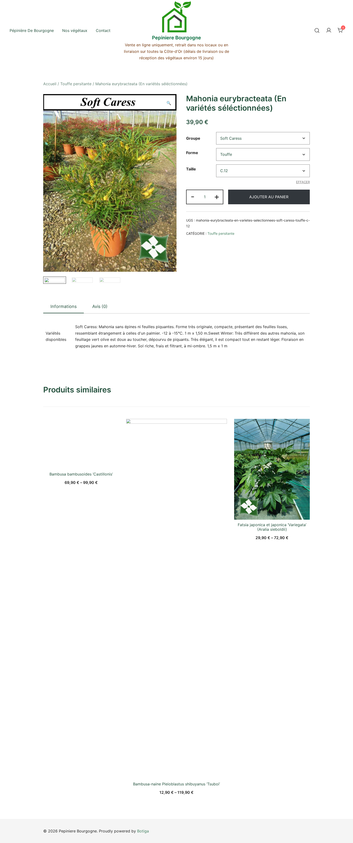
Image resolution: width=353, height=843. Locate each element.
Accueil (49, 83)
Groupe (193, 138)
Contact (103, 30)
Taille (191, 169)
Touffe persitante (75, 83)
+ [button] (216, 196)
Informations (63, 306)
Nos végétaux (74, 30)
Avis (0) (100, 306)
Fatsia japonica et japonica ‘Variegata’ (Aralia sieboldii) (272, 527)
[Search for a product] (317, 30)
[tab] (63, 307)
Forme (192, 153)
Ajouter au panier (268, 196)
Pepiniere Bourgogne (176, 38)
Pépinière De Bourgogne (32, 30)
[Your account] (329, 30)
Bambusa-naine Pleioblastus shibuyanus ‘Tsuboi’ (176, 784)
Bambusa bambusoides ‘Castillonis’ (81, 474)
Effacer (303, 182)
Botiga (143, 831)
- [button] (193, 196)
